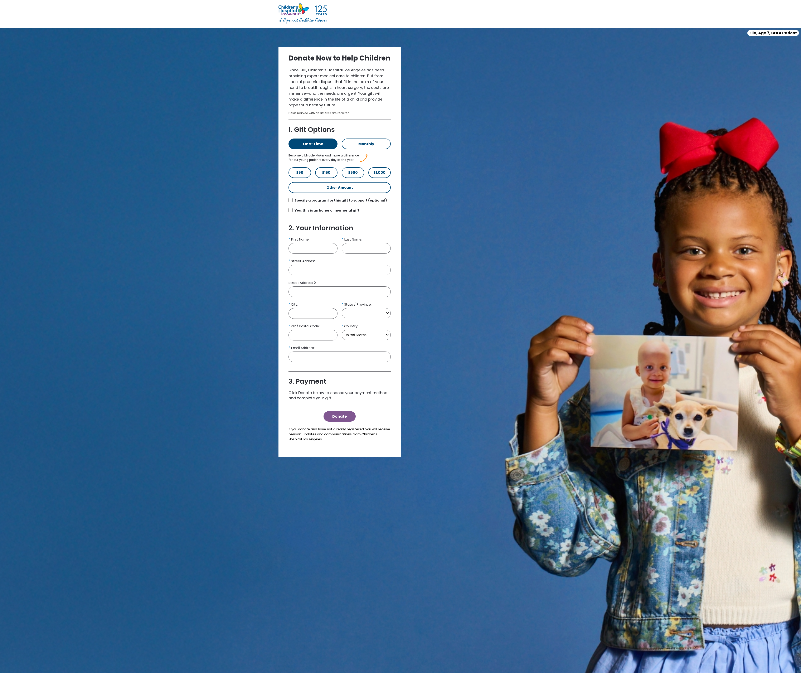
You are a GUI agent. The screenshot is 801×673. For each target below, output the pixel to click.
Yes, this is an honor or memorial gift (327, 210)
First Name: (300, 239)
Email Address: (303, 347)
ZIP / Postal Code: (305, 326)
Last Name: (353, 239)
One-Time (313, 143)
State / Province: (358, 304)
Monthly (366, 143)
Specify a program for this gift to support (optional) (341, 200)
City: (294, 304)
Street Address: (303, 261)
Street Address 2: (302, 282)
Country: (351, 326)
